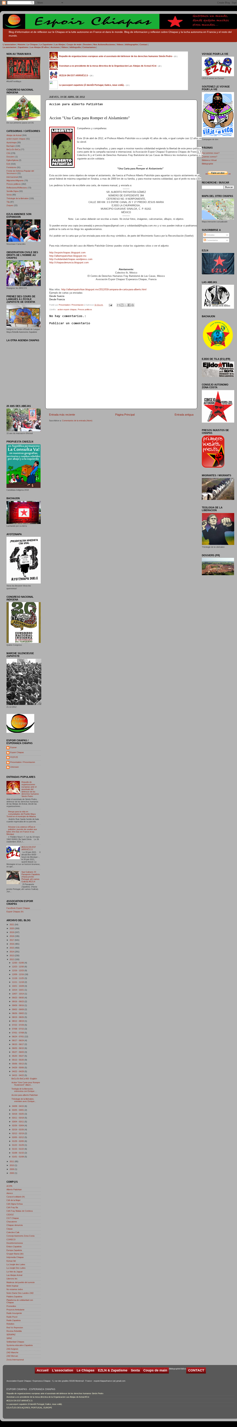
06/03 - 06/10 (18, 1048)
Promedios (11, 1306)
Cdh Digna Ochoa (14, 1204)
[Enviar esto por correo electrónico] (118, 305)
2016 (12, 944)
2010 (12, 1165)
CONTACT (196, 1370)
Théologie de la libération (17, 198)
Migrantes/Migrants (15, 180)
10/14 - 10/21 (18, 990)
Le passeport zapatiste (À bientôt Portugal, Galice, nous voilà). (34, 1404)
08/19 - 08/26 (18, 1017)
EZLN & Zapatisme (112, 1370)
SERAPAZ (11, 1334)
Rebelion (10, 1324)
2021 (12, 924)
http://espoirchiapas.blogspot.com (67, 252)
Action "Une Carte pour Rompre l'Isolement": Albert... (25, 1083)
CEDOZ (10, 1214)
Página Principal (125, 414)
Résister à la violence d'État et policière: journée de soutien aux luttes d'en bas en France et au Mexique (21, 830)
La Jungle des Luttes (15, 1264)
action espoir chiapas (67, 309)
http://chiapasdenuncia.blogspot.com (69, 262)
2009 (12, 1169)
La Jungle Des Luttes (16, 1268)
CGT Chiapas (12, 1218)
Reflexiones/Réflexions (16, 188)
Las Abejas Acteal (14, 1275)
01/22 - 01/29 (18, 1145)
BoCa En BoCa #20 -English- (24, 1078)
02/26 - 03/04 (18, 1125)
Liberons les (11, 1279)
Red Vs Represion (14, 1327)
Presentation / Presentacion (71, 305)
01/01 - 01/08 (18, 1157)
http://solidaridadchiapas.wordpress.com (70, 259)
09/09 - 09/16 (18, 1005)
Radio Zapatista (13, 1320)
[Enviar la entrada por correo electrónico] (110, 305)
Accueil (43, 1370)
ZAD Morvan (12, 1356)
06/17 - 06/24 (18, 1040)
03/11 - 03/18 (18, 1118)
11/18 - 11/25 (18, 978)
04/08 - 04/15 (18, 1106)
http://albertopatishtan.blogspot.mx (67, 255)
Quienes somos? (209, 157)
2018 (12, 936)
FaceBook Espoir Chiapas (18, 908)
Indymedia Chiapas (15, 1257)
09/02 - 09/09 (18, 1009)
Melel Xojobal (12, 1286)
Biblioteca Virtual (209, 160)
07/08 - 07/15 (18, 1029)
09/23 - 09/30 (18, 997)
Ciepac (9, 1229)
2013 (12, 955)
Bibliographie (207, 164)
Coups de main (155, 1370)
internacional (12, 177)
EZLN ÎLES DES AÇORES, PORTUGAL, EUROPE (29, 1408)
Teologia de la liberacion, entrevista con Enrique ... (24, 1090)
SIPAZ (9, 1338)
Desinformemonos (14, 1243)
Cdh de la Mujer (13, 1200)
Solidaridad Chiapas (15, 1342)
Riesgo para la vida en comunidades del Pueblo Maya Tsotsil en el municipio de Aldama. (21, 813)
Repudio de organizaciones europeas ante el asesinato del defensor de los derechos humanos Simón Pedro (30, 789)
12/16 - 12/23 (18, 970)
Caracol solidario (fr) (15, 1197)
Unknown (14, 767)
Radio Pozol (11, 1317)
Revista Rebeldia (14, 1331)
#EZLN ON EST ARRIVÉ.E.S (28, 848)
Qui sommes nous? (210, 153)
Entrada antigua (184, 414)
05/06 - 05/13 (18, 1064)
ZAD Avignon (12, 1349)
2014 (12, 952)
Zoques (9, 205)
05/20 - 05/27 (18, 1056)
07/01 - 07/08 (18, 1033)
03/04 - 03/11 (18, 1121)
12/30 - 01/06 (18, 963)
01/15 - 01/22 (18, 1149)
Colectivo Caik (12, 1232)
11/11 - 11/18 (18, 982)
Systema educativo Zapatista (19, 1345)
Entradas (210, 235)
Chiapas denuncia (14, 1225)
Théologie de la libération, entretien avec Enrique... (23, 1100)
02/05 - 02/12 (18, 1137)
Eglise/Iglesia (12, 160)
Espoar (13, 747)
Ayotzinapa (11, 142)
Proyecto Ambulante (15, 1310)
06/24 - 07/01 (18, 1036)
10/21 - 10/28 (18, 986)
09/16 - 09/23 (18, 1001)
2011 (12, 1161)
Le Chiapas (85, 1370)
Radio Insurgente (14, 1313)
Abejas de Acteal (13, 135)
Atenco (9, 1193)
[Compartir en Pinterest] (132, 305)
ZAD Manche (12, 1352)
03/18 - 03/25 (18, 1114)
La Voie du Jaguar (14, 1272)
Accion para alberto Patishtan (24, 1095)
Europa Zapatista (14, 1250)
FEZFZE (14, 757)
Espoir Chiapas (17, 752)
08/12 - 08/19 (18, 1021)
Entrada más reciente (62, 414)
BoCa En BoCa (13, 149)
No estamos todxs (14, 1289)
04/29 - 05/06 (18, 1067)
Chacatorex (11, 1222)
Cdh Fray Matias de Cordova (19, 1211)
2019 (12, 932)
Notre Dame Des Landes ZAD (20, 1293)
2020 (12, 928)
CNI (8, 153)
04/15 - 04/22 (18, 1075)
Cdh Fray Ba (12, 1207)
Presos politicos (85, 309)
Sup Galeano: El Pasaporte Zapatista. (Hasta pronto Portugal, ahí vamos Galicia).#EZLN (30, 877)
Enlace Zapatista (13, 1246)
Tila (8, 202)
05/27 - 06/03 (18, 1052)
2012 (12, 959)
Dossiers (10, 157)
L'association (62, 1370)
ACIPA (9, 1186)
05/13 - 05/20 (18, 1060)
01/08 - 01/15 (18, 1153)
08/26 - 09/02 (18, 1013)
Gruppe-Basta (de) (15, 1254)
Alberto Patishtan (14, 1189)
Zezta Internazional (15, 1360)
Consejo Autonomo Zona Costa (20, 1236)
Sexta (9, 195)
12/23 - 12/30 (18, 966)
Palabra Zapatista (14, 1296)
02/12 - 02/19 (18, 1133)
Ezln (8, 164)
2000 (12, 1173)
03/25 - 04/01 (18, 1110)
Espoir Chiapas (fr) (15, 911)
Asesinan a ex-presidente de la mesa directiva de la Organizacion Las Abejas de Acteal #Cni (47, 1397)
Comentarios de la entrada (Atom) (77, 420)
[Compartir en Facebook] (129, 305)
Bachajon (10, 146)
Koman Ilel (11, 1261)
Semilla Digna (12, 191)
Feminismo (11, 167)
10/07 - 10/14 (18, 994)
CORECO (11, 1239)
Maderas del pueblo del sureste (20, 1282)
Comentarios (212, 240)
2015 (12, 948)
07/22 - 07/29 (18, 1025)
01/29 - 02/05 (18, 1141)
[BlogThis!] (122, 305)
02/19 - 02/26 (18, 1129)
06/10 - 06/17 (18, 1044)
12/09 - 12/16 (18, 974)
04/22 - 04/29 (18, 1071)
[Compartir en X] (125, 305)
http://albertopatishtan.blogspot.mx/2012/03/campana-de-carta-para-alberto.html (103, 289)
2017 (12, 940)
